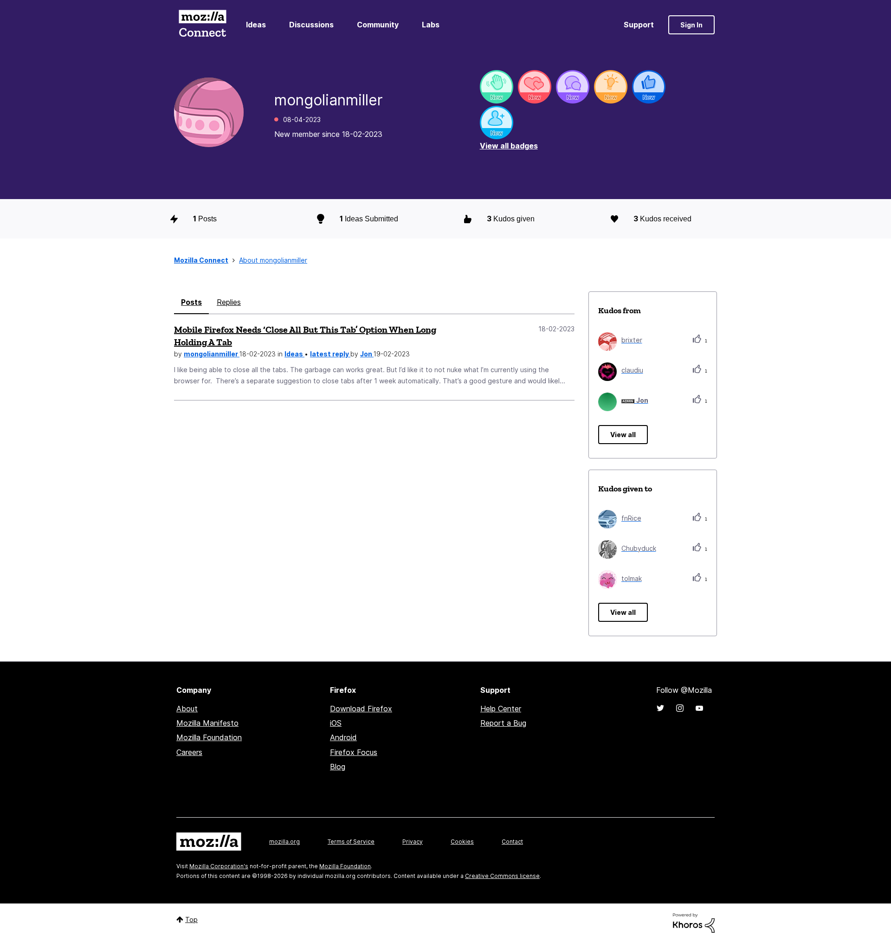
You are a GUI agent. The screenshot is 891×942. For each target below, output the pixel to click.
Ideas (256, 24)
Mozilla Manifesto (207, 723)
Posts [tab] (191, 302)
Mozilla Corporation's (218, 866)
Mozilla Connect (202, 25)
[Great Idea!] (610, 86)
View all (623, 435)
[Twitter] (660, 708)
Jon (367, 354)
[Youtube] (699, 708)
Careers (189, 752)
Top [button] (191, 919)
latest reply (330, 354)
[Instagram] (680, 708)
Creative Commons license (502, 875)
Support (639, 24)
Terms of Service (351, 841)
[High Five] (534, 86)
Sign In (691, 25)
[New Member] (496, 122)
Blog (337, 766)
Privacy (412, 841)
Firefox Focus (353, 752)
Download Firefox (361, 708)
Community (378, 24)
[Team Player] (648, 86)
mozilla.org (284, 841)
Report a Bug (503, 723)
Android (343, 737)
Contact (512, 841)
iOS (336, 723)
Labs (430, 24)
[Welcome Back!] (496, 86)
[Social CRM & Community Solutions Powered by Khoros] (694, 922)
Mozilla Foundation (209, 737)
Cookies (462, 841)
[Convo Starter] (572, 86)
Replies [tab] (229, 302)
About (187, 708)
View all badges (509, 145)
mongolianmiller (211, 354)
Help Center (500, 708)
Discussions (311, 24)
